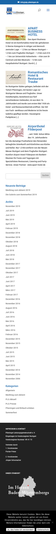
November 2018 (13, 237)
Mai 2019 (10, 219)
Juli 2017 (10, 277)
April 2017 (10, 286)
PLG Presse (11, 404)
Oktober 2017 (12, 272)
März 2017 (10, 290)
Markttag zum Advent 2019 (18, 190)
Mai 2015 (10, 361)
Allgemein (10, 390)
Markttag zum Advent (15, 395)
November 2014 (13, 374)
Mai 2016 (10, 321)
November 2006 (13, 378)
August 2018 (11, 246)
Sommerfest (11, 412)
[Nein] (52, 522)
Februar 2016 (12, 334)
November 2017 (13, 268)
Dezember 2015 (13, 339)
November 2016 (13, 303)
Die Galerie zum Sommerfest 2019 (21, 194)
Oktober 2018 (12, 242)
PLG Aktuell (11, 399)
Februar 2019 (12, 228)
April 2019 (10, 224)
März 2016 (10, 330)
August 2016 (11, 308)
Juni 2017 (10, 281)
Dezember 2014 (13, 370)
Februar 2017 (12, 294)
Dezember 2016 (13, 299)
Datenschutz (43, 529)
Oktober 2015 (12, 348)
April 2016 (10, 326)
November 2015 (13, 343)
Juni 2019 (10, 215)
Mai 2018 (10, 259)
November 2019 (13, 206)
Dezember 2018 (13, 233)
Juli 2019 (10, 210)
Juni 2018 (10, 255)
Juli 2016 (10, 312)
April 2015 (10, 365)
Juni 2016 (10, 317)
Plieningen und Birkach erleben (20, 408)
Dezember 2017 (13, 264)
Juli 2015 (10, 352)
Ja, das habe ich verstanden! (20, 529)
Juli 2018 (10, 250)
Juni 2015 (10, 356)
